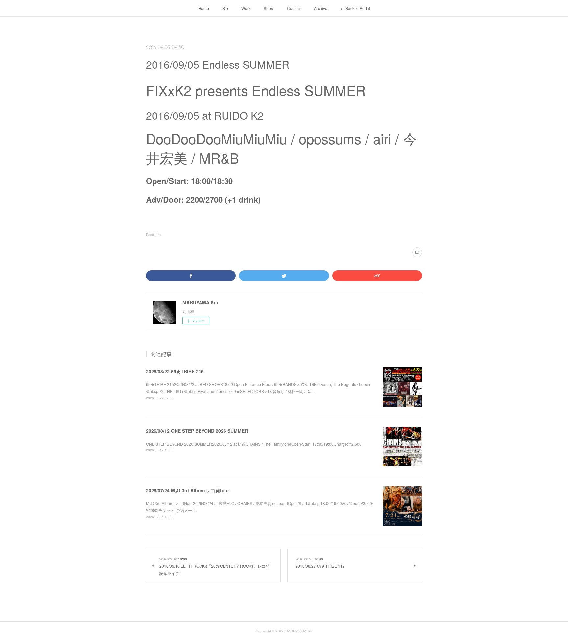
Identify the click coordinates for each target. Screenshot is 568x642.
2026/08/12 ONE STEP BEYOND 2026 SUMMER (197, 430)
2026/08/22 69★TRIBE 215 (175, 371)
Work (245, 8)
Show (269, 8)
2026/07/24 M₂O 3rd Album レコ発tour (187, 490)
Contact (294, 8)
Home (203, 8)
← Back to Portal (355, 8)
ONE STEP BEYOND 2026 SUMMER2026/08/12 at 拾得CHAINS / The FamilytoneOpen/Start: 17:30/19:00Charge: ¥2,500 (254, 444)
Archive (320, 8)
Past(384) (153, 234)
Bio (225, 8)
